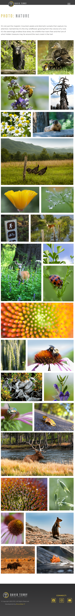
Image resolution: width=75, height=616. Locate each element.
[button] (68, 4)
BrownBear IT (20, 604)
